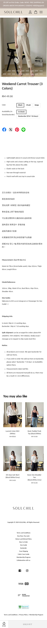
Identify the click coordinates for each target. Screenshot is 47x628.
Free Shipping (23, 551)
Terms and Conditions (23, 533)
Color (4, 105)
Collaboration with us (23, 560)
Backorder (23, 548)
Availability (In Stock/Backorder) (8, 113)
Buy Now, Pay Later (23, 536)
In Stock (21, 112)
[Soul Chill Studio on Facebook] (20, 572)
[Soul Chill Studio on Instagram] (27, 572)
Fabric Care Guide (23, 554)
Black (20, 105)
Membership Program (24, 557)
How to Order (23, 542)
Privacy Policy (23, 615)
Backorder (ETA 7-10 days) (28, 116)
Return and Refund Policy (24, 539)
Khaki (28, 105)
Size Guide (23, 545)
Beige (37, 105)
